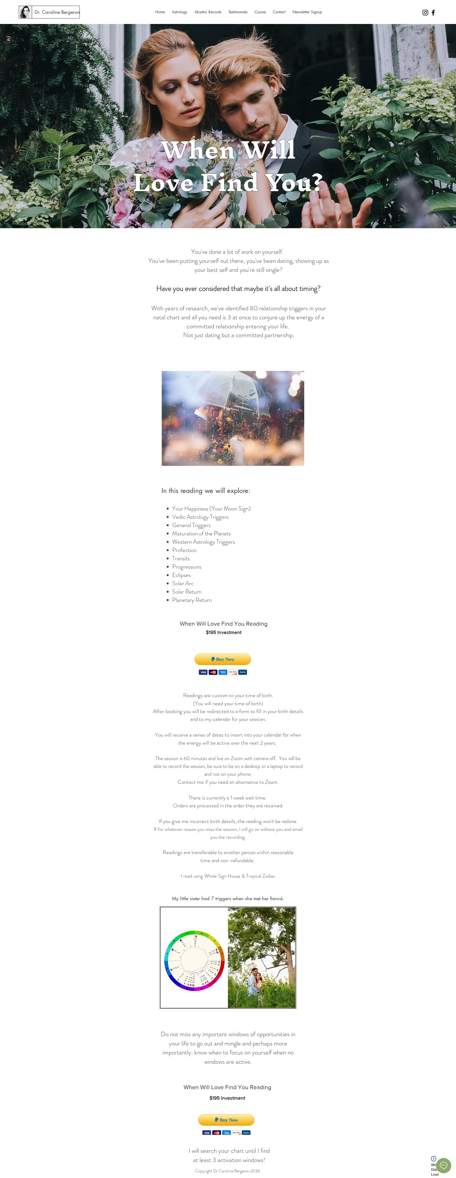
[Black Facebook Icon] (433, 12)
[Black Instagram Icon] (425, 12)
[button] (179, 12)
